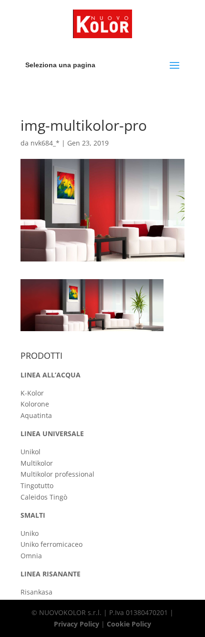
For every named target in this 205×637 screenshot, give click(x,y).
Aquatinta (36, 415)
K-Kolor (32, 392)
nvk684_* (45, 142)
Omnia (31, 555)
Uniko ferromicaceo (51, 544)
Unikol (30, 451)
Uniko (29, 533)
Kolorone (34, 403)
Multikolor (36, 463)
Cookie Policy (129, 623)
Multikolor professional (57, 474)
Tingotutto (36, 485)
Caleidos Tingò (43, 496)
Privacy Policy (76, 623)
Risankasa (36, 591)
